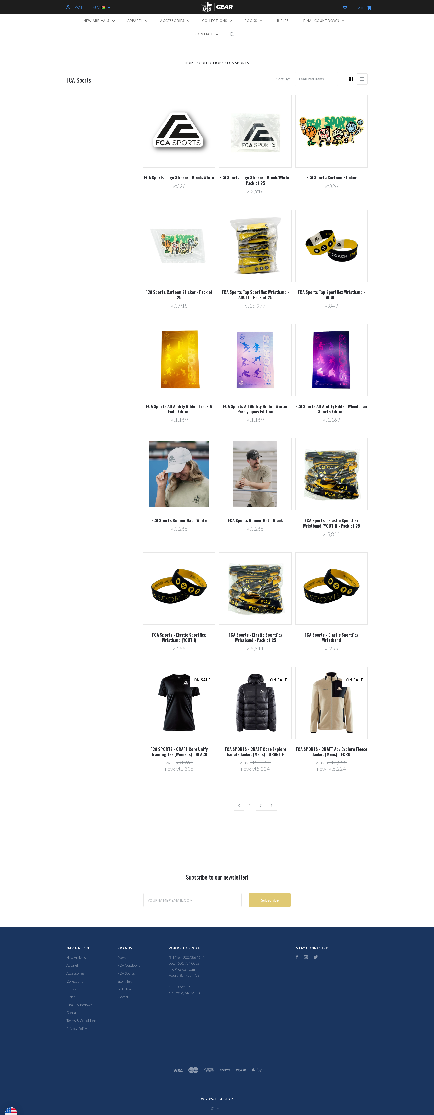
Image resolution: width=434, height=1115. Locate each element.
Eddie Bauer (126, 989)
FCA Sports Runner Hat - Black (255, 520)
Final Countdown (321, 21)
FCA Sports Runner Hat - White (179, 520)
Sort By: (283, 79)
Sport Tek (124, 981)
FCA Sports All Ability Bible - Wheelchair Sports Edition (331, 409)
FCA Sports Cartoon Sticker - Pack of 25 (179, 294)
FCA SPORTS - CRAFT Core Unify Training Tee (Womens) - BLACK (179, 751)
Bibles (283, 21)
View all (123, 997)
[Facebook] (297, 957)
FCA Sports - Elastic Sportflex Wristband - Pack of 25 (255, 637)
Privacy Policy (76, 1028)
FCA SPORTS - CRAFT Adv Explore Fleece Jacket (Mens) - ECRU (331, 751)
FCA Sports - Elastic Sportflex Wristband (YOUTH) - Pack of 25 (331, 523)
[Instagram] (306, 957)
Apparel (135, 21)
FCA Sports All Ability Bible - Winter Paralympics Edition (255, 409)
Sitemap (217, 1108)
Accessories (172, 21)
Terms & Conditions (81, 1020)
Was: (170, 762)
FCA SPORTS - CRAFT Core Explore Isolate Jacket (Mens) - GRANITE (255, 751)
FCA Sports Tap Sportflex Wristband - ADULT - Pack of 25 (255, 294)
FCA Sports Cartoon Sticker (331, 177)
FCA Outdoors (128, 965)
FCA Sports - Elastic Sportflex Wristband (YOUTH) (179, 637)
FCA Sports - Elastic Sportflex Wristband (331, 637)
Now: (170, 769)
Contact (204, 34)
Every (121, 957)
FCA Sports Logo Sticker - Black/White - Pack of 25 (255, 180)
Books (251, 21)
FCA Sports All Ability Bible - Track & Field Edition (179, 409)
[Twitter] (316, 957)
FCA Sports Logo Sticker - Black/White (179, 177)
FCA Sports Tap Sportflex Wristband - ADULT (331, 294)
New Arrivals (97, 21)
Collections (215, 21)
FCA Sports (126, 973)
